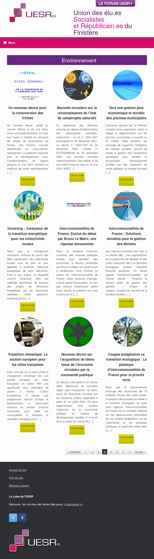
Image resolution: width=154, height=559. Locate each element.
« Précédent (74, 451)
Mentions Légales (19, 485)
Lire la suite (27, 179)
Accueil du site (17, 470)
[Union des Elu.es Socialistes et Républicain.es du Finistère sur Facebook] (22, 518)
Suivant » (140, 451)
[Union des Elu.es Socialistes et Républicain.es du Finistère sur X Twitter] (13, 518)
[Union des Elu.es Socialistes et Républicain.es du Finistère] (32, 18)
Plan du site (16, 478)
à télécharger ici (73, 504)
